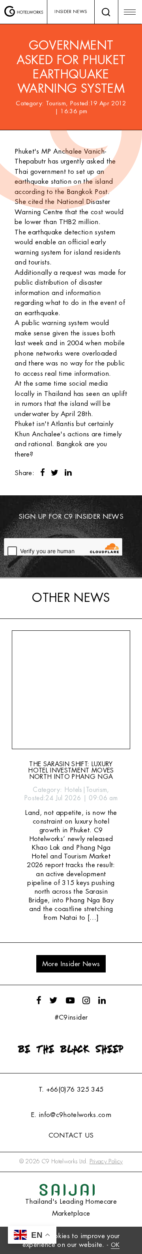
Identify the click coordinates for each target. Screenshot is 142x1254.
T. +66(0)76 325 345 (71, 1089)
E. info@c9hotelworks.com (71, 1114)
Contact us (71, 1135)
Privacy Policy (106, 1162)
